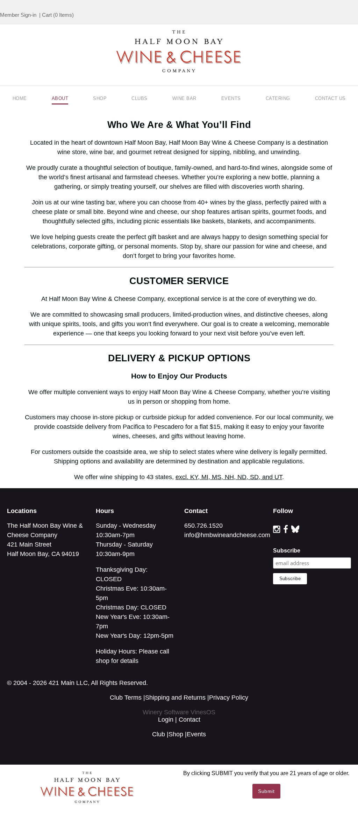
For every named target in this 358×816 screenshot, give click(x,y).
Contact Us (330, 98)
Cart (47, 15)
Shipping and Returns (175, 697)
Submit (266, 791)
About (60, 98)
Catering (278, 98)
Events (231, 98)
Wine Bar (184, 98)
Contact (189, 719)
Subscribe (286, 551)
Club (158, 734)
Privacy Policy (228, 697)
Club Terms (126, 697)
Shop (100, 98)
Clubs (139, 98)
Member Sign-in (18, 15)
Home (20, 98)
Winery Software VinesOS (179, 712)
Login (165, 719)
